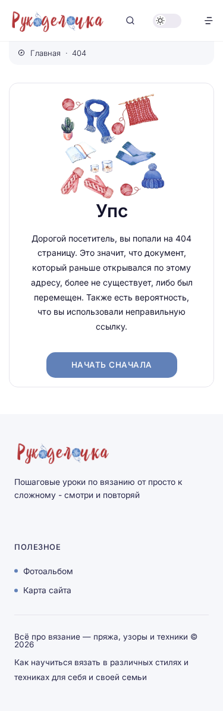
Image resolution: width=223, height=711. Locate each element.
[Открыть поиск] (130, 20)
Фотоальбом (48, 570)
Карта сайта (47, 590)
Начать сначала (111, 364)
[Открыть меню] (208, 20)
